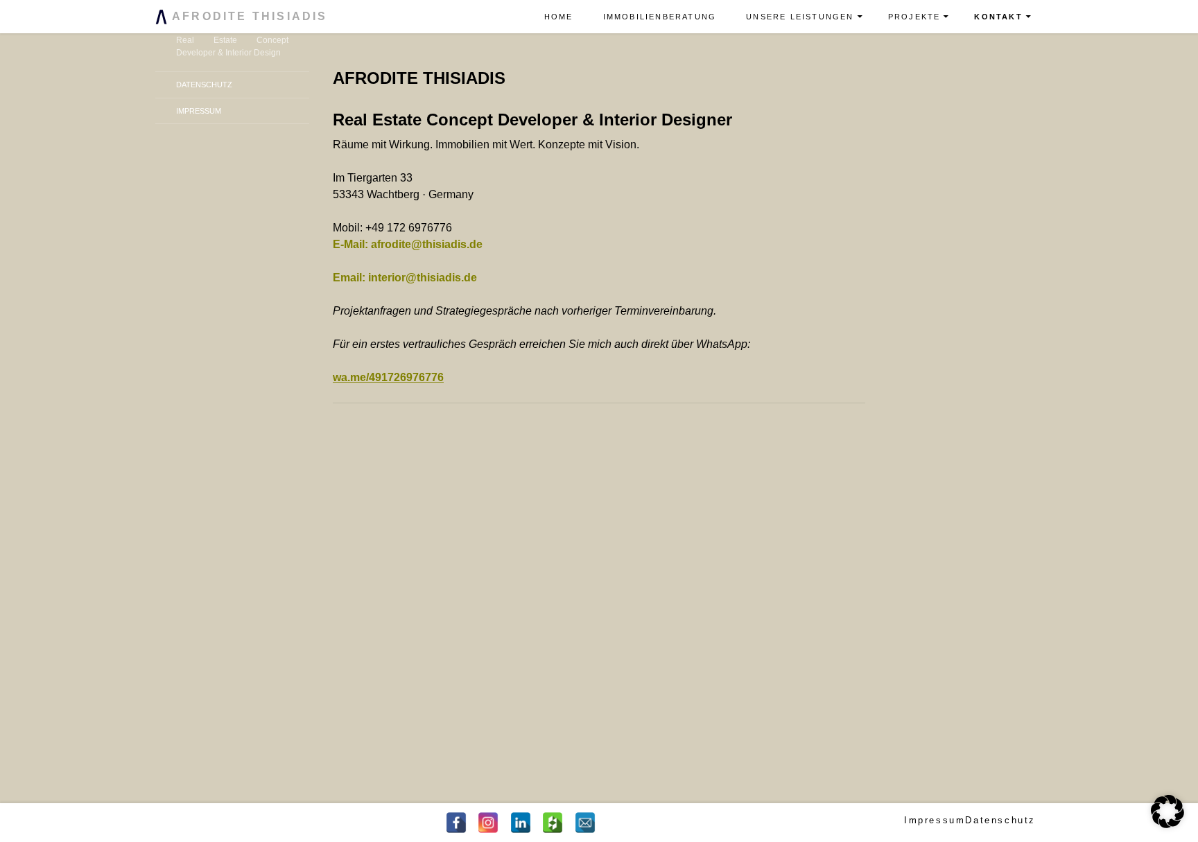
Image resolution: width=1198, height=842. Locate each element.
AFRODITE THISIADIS (248, 16)
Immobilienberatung (660, 16)
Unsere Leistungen (799, 16)
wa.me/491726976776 (388, 377)
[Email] (585, 822)
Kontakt (998, 16)
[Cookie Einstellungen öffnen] (1167, 824)
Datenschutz (204, 84)
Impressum (198, 111)
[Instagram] (488, 822)
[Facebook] (456, 822)
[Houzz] (552, 822)
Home (558, 16)
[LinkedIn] (520, 822)
